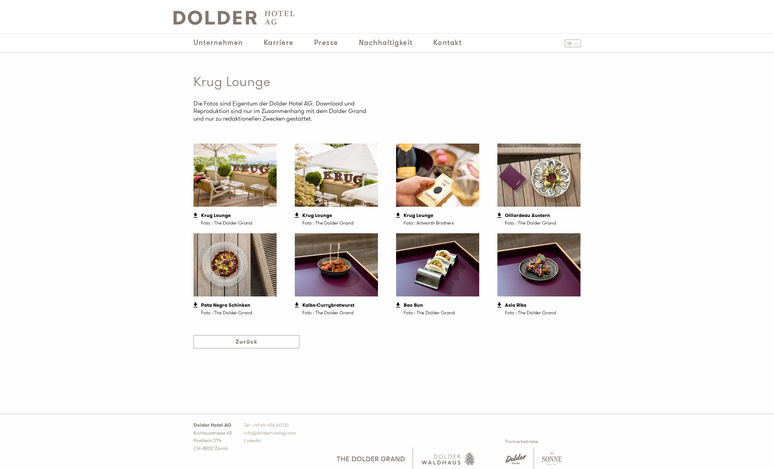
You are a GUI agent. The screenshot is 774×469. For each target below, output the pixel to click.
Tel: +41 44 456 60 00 (266, 425)
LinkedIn (252, 440)
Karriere (279, 43)
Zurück (247, 342)
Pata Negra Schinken (225, 305)
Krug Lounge (216, 215)
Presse (326, 43)
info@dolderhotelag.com (270, 432)
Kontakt (447, 43)
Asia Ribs (515, 305)
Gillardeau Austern (527, 215)
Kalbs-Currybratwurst (328, 305)
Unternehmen (218, 43)
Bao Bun (413, 305)
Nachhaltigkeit (386, 43)
